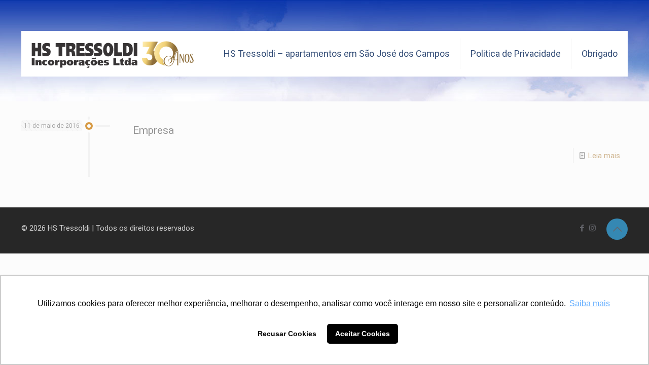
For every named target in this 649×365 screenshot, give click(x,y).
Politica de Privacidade (516, 53)
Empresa (153, 130)
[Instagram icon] (592, 228)
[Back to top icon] (617, 229)
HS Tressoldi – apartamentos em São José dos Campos (337, 53)
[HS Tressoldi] (112, 54)
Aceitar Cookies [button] (362, 334)
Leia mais (604, 155)
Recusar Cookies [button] (287, 334)
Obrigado (600, 53)
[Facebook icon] (582, 228)
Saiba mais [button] (589, 303)
